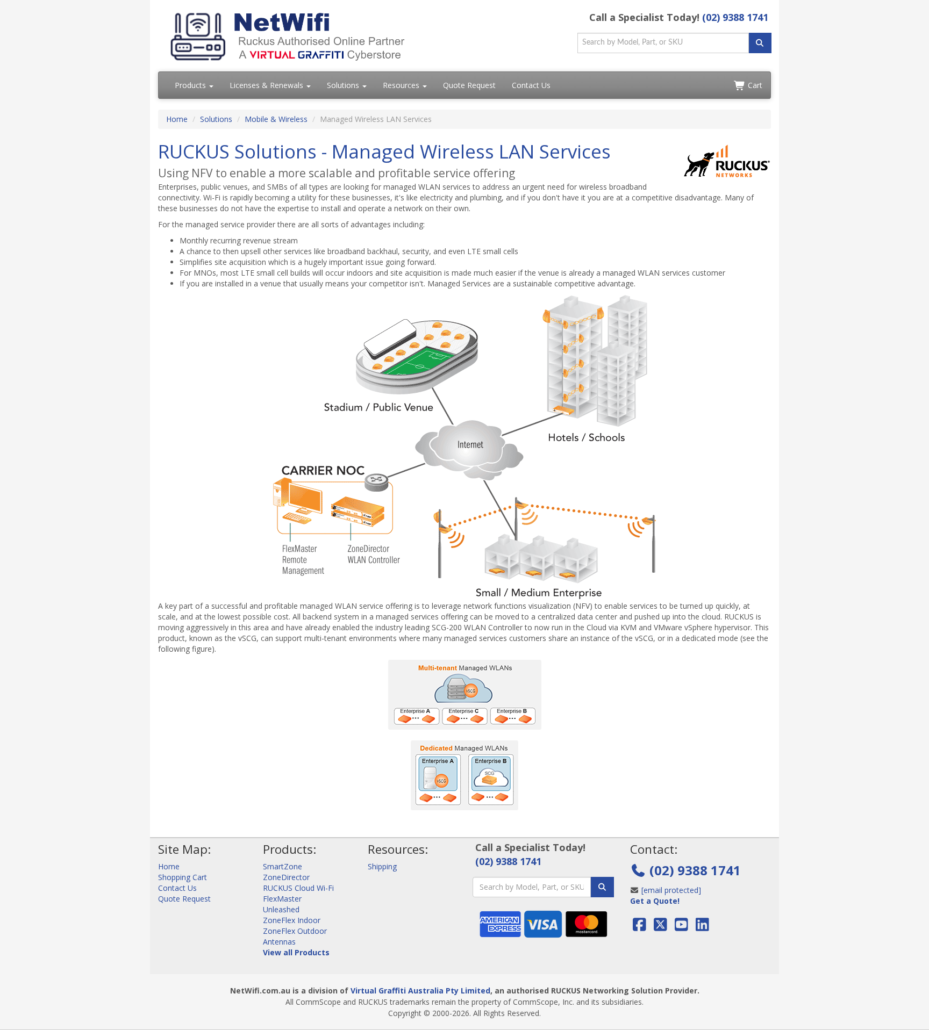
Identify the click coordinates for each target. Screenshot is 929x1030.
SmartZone (282, 866)
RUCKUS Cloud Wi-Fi (298, 888)
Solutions (344, 85)
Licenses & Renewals (267, 85)
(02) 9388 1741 (735, 17)
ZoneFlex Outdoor (295, 931)
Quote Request (469, 85)
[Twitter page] (660, 927)
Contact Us (531, 85)
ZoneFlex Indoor (291, 920)
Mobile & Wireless (276, 119)
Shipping (382, 866)
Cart (754, 85)
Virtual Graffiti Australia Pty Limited (420, 990)
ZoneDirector (286, 877)
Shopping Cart (182, 877)
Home (177, 119)
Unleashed (281, 909)
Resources (402, 85)
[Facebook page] (640, 927)
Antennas (279, 942)
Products (191, 85)
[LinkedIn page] (702, 927)
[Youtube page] (681, 927)
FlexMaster (282, 899)
